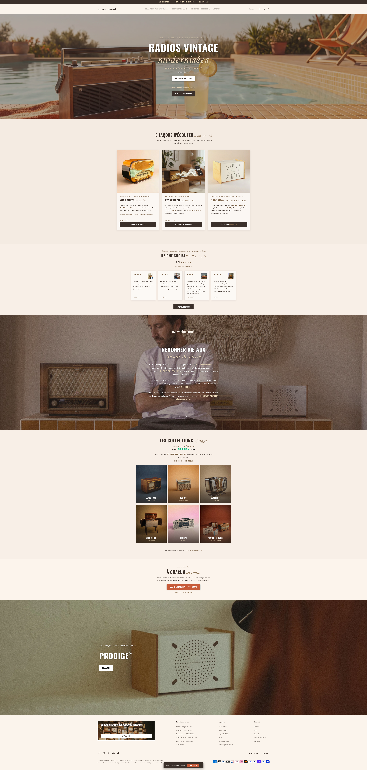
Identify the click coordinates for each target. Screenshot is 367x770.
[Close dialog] (202, 372)
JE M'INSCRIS (183, 401)
